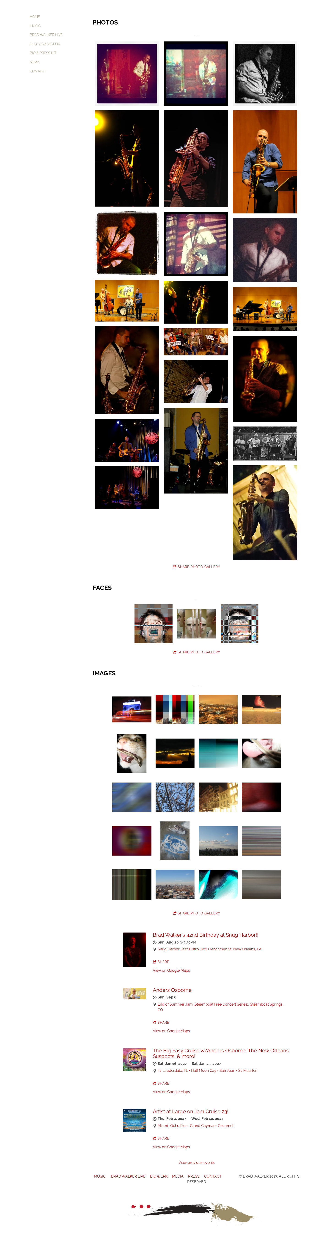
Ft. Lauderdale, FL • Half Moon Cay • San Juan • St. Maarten (207, 1070)
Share (163, 962)
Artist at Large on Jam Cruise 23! (190, 1111)
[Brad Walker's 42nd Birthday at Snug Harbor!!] (134, 965)
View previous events (196, 1162)
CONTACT (213, 1176)
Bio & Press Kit (43, 53)
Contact (38, 71)
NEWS (35, 62)
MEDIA (178, 1176)
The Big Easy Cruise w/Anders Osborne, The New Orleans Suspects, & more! (221, 1053)
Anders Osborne (172, 990)
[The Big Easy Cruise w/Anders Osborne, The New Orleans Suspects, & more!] (134, 1070)
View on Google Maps (171, 970)
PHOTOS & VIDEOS (45, 44)
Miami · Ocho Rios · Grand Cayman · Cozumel (195, 1126)
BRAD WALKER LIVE (46, 35)
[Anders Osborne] (134, 998)
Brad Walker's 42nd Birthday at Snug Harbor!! (205, 935)
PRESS (194, 1176)
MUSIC (35, 26)
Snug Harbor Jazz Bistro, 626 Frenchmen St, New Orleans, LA (209, 949)
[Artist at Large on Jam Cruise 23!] (134, 1131)
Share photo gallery (199, 567)
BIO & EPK (158, 1176)
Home (35, 17)
